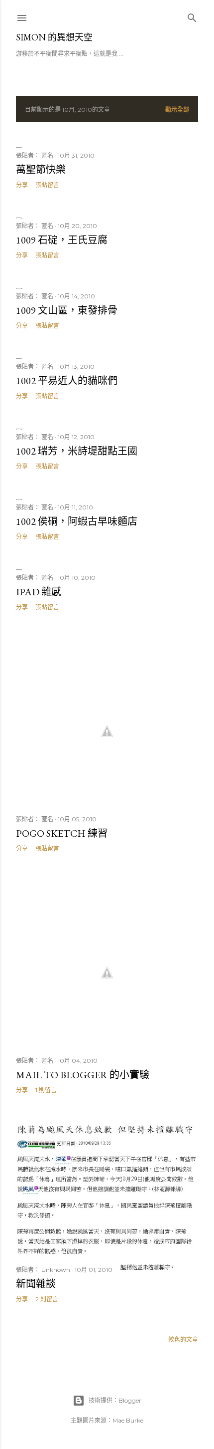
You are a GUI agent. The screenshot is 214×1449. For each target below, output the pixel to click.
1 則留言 (46, 1090)
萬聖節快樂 (41, 169)
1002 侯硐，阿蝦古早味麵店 (76, 521)
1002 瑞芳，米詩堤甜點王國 (76, 451)
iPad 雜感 (38, 591)
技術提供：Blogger (115, 1400)
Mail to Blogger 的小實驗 (82, 1074)
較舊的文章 (183, 1339)
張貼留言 (47, 185)
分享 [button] (22, 185)
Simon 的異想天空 (54, 37)
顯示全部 (177, 109)
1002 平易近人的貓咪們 (66, 380)
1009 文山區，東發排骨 (66, 310)
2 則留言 (46, 1299)
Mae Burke (127, 1420)
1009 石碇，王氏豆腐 (61, 240)
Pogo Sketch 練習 (61, 833)
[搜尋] (192, 15)
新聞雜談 (36, 1283)
